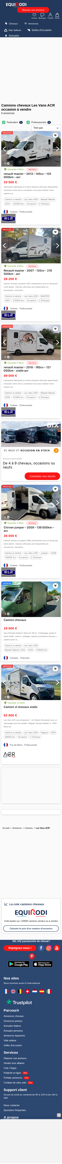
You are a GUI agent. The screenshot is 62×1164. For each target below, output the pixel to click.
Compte (50, 18)
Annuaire (13, 35)
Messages (42, 18)
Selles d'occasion (41, 30)
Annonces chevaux (14, 1016)
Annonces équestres (14, 1035)
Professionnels (38, 122)
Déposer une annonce (33, 10)
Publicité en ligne (12, 1072)
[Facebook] (41, 948)
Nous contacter (12, 1105)
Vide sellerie (10, 1040)
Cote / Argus (10, 1068)
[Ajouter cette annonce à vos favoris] (55, 135)
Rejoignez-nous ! (19, 948)
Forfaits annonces (13, 1077)
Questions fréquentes (15, 1110)
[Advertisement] (31, 70)
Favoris (34, 18)
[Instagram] (49, 948)
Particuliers (12, 122)
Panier (57, 18)
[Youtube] (57, 948)
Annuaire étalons (12, 1025)
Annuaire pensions (13, 1030)
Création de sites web (15, 1082)
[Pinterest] (32, 957)
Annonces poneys (13, 1021)
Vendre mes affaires (14, 1063)
